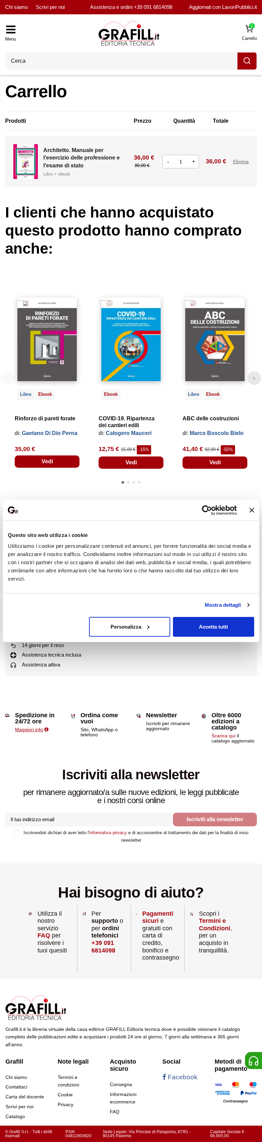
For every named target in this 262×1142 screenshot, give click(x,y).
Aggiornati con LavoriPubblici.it (223, 7)
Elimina (241, 161)
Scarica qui (223, 735)
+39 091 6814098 (153, 7)
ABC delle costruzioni (211, 418)
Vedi (47, 461)
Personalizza (126, 626)
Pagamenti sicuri (157, 917)
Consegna (121, 1084)
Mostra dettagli (223, 605)
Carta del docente (24, 1096)
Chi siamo (16, 7)
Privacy (65, 1104)
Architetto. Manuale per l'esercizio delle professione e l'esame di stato (81, 157)
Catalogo (15, 1116)
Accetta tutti (213, 626)
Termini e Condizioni (214, 924)
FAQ (44, 935)
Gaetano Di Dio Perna (49, 433)
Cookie (65, 1094)
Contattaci (16, 1087)
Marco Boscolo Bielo (217, 433)
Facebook (182, 1077)
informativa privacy (108, 832)
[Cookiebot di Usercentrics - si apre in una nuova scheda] (207, 510)
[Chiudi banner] (251, 510)
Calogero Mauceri (128, 433)
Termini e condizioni (68, 1081)
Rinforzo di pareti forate (45, 418)
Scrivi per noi (50, 7)
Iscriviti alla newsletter (215, 819)
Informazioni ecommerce (123, 1098)
